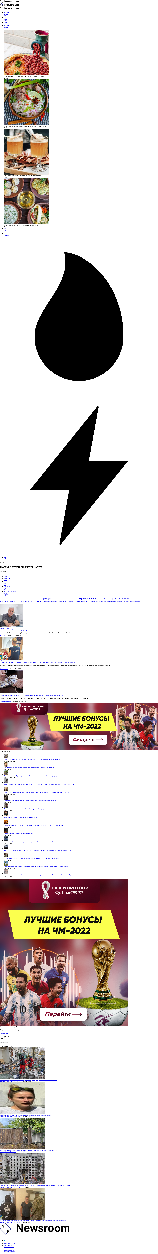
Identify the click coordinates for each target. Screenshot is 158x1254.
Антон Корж (4, 636)
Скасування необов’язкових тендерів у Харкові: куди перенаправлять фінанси (24, 630)
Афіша (6, 14)
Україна (6, 22)
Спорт (6, 593)
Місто (5, 17)
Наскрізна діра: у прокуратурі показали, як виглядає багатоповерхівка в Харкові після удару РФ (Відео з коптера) (39, 784)
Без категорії (8, 578)
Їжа (5, 16)
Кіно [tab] (7, 29)
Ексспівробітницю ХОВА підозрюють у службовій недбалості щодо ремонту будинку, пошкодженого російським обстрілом (38, 662)
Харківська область (101, 599)
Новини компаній (9, 1251)
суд (115, 601)
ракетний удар (102, 601)
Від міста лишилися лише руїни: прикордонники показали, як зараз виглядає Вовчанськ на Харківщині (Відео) (38, 875)
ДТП (49, 599)
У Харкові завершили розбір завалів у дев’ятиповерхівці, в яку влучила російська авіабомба (32, 759)
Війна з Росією (28, 599)
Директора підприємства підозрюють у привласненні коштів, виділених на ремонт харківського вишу (32, 695)
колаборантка (32, 601)
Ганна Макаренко (5, 701)
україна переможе (123, 601)
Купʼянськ (56, 599)
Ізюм (1, 599)
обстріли (65, 601)
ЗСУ (52, 599)
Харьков (132, 599)
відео (1, 601)
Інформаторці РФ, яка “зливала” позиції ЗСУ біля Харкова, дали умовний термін (29, 767)
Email (2, 1038)
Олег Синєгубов (64, 599)
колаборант (26, 601)
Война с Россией (19, 599)
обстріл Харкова (48, 601)
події (71, 601)
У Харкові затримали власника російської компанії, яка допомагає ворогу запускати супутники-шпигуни (36, 792)
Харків (90, 598)
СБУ (71, 599)
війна (5, 601)
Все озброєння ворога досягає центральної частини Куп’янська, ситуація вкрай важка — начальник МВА (37, 866)
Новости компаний (10, 591)
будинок (138, 599)
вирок (142, 599)
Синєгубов (75, 599)
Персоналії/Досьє (9, 1250)
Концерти (7, 586)
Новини (6, 12)
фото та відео (138, 601)
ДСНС (40, 599)
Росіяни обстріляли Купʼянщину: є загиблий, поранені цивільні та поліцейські (28, 842)
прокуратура (93, 601)
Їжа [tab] (5, 29)
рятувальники (110, 601)
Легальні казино (9, 1247)
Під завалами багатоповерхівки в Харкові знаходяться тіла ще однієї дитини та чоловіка (31, 809)
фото (132, 601)
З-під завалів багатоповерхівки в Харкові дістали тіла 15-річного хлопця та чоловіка (30, 800)
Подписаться (4, 1033)
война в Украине (152, 599)
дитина (17, 601)
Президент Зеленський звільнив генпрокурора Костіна (21, 817)
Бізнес (5, 19)
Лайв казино (8, 1245)
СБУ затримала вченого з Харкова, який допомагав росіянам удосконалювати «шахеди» (31, 858)
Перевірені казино (9, 1243)
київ (21, 601)
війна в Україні (11, 601)
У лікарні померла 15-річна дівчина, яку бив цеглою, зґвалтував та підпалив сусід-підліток (32, 776)
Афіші (5, 576)
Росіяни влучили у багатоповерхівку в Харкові (18, 833)
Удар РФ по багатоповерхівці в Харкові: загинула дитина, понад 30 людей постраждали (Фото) (33, 825)
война (146, 599)
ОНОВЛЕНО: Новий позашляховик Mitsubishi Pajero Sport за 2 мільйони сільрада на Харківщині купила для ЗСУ (39, 850)
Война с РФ (12, 599)
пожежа (77, 601)
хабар (143, 601)
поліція (84, 601)
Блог (5, 20)
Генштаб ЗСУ (35, 599)
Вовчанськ (5, 599)
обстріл (39, 601)
